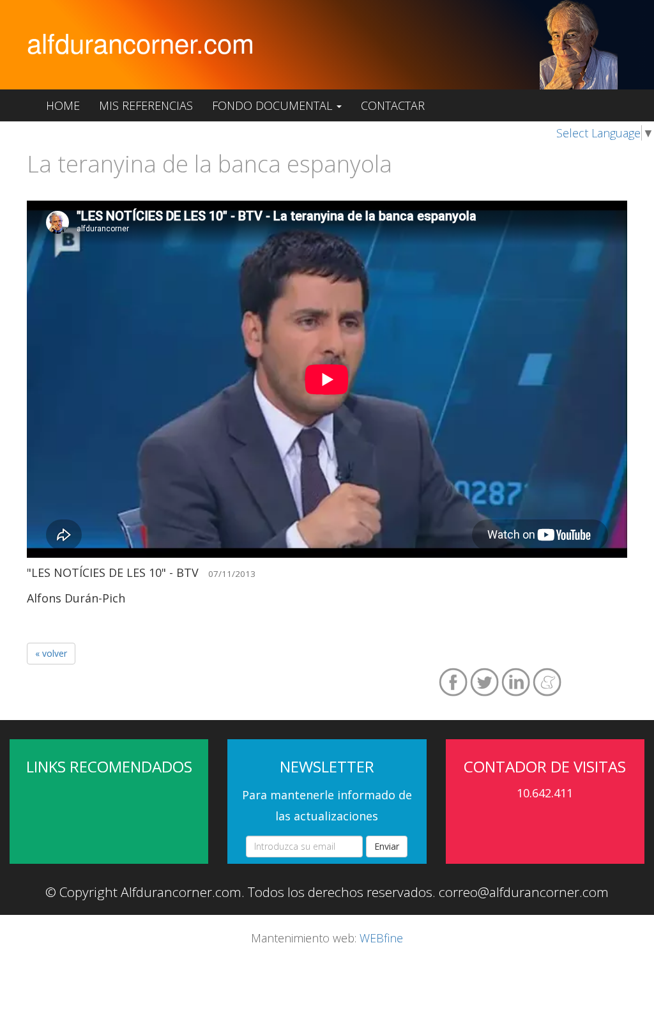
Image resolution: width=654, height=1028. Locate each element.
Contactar (393, 105)
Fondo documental (273, 105)
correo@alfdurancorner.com (524, 892)
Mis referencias (146, 105)
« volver (51, 653)
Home (63, 105)
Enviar (386, 846)
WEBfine (381, 938)
